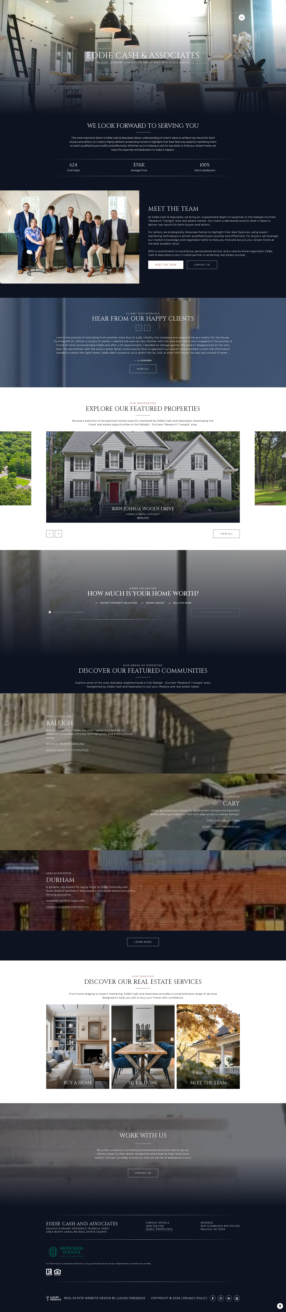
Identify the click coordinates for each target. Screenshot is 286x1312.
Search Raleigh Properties (67, 750)
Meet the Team (165, 264)
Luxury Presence (130, 1298)
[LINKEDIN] (229, 1298)
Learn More (143, 942)
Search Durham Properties (67, 907)
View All (226, 533)
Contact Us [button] (202, 264)
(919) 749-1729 (155, 1226)
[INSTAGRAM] (221, 1298)
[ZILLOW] (237, 1298)
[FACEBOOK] (213, 1298)
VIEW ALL (143, 368)
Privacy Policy (195, 1298)
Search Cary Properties (221, 826)
